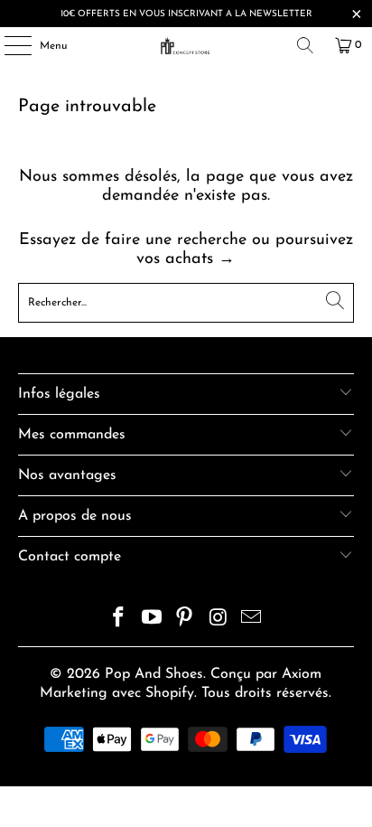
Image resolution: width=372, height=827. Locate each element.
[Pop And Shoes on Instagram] (218, 620)
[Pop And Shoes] (186, 45)
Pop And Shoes (154, 674)
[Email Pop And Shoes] (251, 620)
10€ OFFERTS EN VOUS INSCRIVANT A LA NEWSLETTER (186, 14)
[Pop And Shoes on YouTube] (151, 620)
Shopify (169, 693)
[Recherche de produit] (305, 45)
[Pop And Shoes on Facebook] (119, 620)
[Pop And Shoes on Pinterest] (185, 620)
